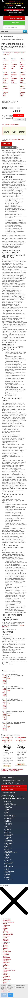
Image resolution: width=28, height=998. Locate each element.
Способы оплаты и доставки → (11, 786)
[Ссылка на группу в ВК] (11, 797)
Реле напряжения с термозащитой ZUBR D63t (15, 699)
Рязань (7, 849)
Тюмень (7, 828)
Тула (6, 860)
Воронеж (8, 821)
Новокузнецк (9, 834)
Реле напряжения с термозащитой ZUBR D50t (15, 687)
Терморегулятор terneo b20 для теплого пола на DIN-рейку (7, 747)
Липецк (7, 855)
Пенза (7, 854)
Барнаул (8, 832)
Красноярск (8, 818)
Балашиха (8, 863)
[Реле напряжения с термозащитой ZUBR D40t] (14, 54)
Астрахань (8, 851)
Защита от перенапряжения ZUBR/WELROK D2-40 (16, 723)
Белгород (8, 876)
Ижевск (7, 831)
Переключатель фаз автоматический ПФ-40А (21, 747)
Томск (7, 838)
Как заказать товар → (8, 789)
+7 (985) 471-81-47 (8, 783)
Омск (7, 809)
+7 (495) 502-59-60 (8, 782)
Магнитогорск (9, 871)
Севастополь (9, 866)
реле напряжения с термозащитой (12, 769)
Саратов (7, 826)
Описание (6, 144)
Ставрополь (9, 879)
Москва (7, 814)
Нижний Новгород (10, 804)
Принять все (10, 995)
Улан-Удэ (8, 877)
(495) (14, 5)
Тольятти (8, 829)
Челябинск (8, 807)
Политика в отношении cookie (9, 991)
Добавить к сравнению (12, 124)
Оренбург (8, 837)
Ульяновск (8, 848)
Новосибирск (9, 801)
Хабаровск (8, 845)
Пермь (7, 820)
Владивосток (9, 842)
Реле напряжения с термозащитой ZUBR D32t (15, 675)
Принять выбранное (4, 995)
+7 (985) (19, 7)
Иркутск (7, 846)
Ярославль (8, 843)
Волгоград (8, 823)
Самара (7, 811)
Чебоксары (8, 859)
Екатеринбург (9, 803)
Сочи (7, 868)
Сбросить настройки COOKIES (3, 991)
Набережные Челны (11, 852)
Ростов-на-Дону (10, 817)
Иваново (8, 873)
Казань (7, 806)
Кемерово (8, 835)
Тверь (7, 869)
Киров (7, 857)
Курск (7, 865)
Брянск (7, 874)
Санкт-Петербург (10, 815)
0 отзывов (13, 139)
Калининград (9, 862)
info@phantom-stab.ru (15, 12)
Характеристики (9, 147)
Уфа (6, 812)
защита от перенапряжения (11, 769)
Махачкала (8, 840)
